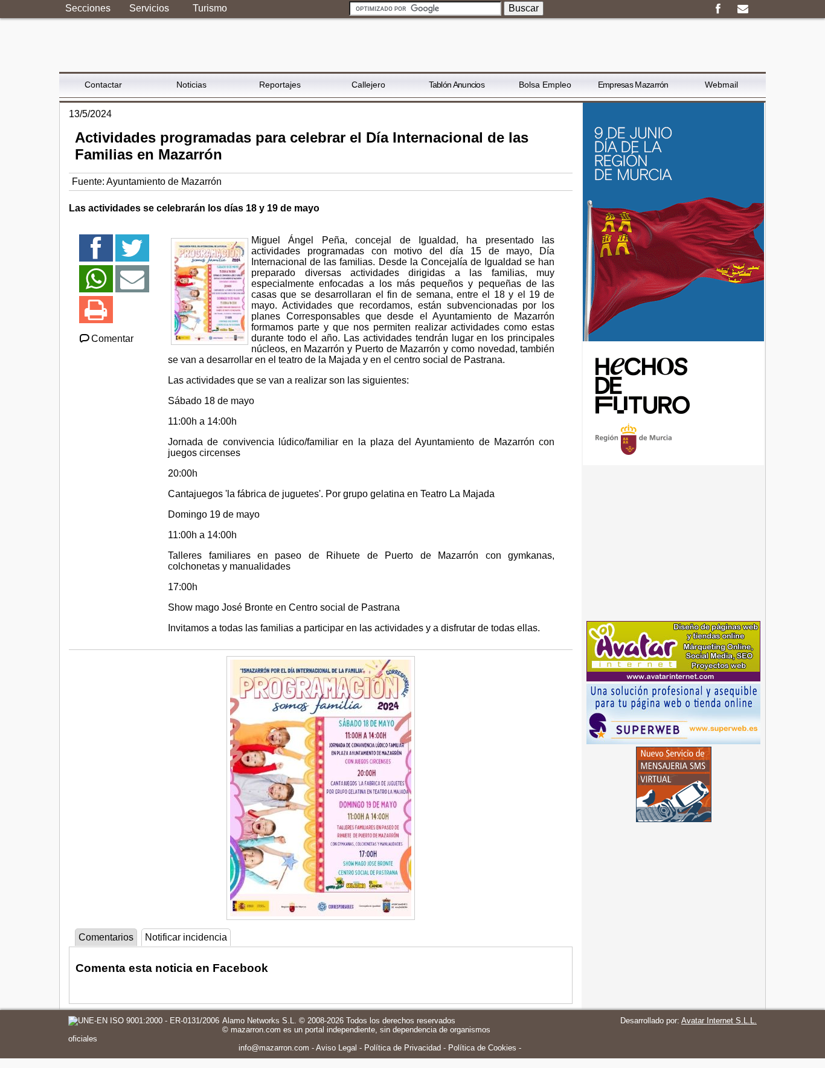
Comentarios (106, 937)
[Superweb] (673, 741)
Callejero (368, 84)
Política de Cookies (482, 1047)
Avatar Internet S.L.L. (719, 1020)
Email (742, 9)
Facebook (717, 9)
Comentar (112, 338)
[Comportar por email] (132, 284)
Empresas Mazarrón (633, 84)
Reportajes (280, 84)
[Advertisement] (673, 543)
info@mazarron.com (274, 1047)
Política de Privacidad (402, 1047)
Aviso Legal (336, 1047)
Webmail (721, 84)
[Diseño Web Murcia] (673, 678)
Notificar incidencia (186, 937)
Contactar (103, 84)
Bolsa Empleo (545, 84)
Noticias (191, 84)
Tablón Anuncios (457, 84)
